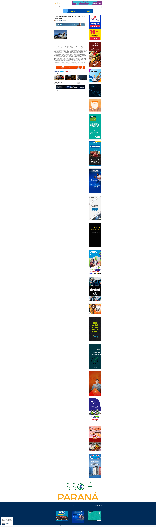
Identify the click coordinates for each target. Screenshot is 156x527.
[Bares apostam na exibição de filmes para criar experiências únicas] (70, 77)
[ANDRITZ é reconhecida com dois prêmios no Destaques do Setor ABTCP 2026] (82, 77)
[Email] (68, 71)
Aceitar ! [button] (3, 524)
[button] (101, 7)
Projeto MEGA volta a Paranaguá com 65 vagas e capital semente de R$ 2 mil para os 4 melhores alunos (59, 82)
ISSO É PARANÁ (61, 525)
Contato (98, 525)
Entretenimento (96, 6)
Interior (74, 6)
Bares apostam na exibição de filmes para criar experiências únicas (70, 81)
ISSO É (59, 6)
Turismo (88, 6)
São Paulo (67, 6)
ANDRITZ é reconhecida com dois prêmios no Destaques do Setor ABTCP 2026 (81, 82)
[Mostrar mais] (70, 71)
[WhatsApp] (65, 71)
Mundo (78, 6)
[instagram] (101, 505)
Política (91, 6)
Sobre (95, 525)
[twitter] (97, 505)
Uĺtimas (63, 6)
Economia (81, 6)
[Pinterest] (67, 71)
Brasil (85, 6)
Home (55, 6)
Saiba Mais (7, 523)
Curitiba (71, 6)
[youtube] (99, 505)
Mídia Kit (101, 525)
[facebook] (96, 505)
